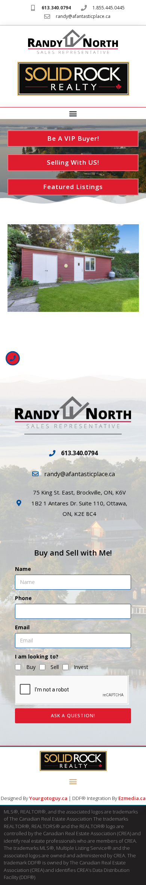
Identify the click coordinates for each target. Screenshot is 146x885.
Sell (55, 666)
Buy (31, 666)
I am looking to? (36, 656)
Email (22, 627)
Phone (23, 598)
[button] (73, 113)
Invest (81, 666)
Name (23, 568)
